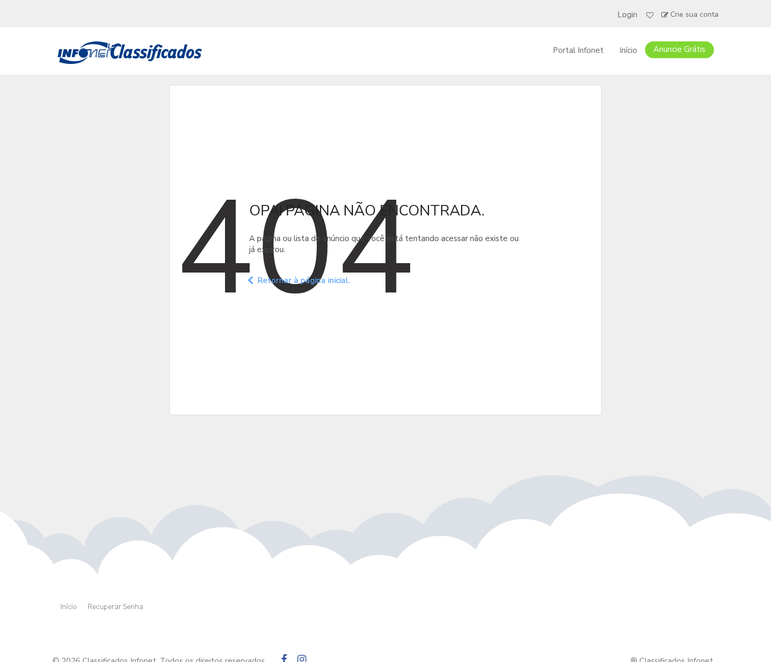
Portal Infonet (578, 50)
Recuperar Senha (115, 607)
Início (628, 50)
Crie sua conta (694, 14)
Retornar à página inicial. (304, 280)
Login (627, 14)
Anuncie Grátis (679, 49)
